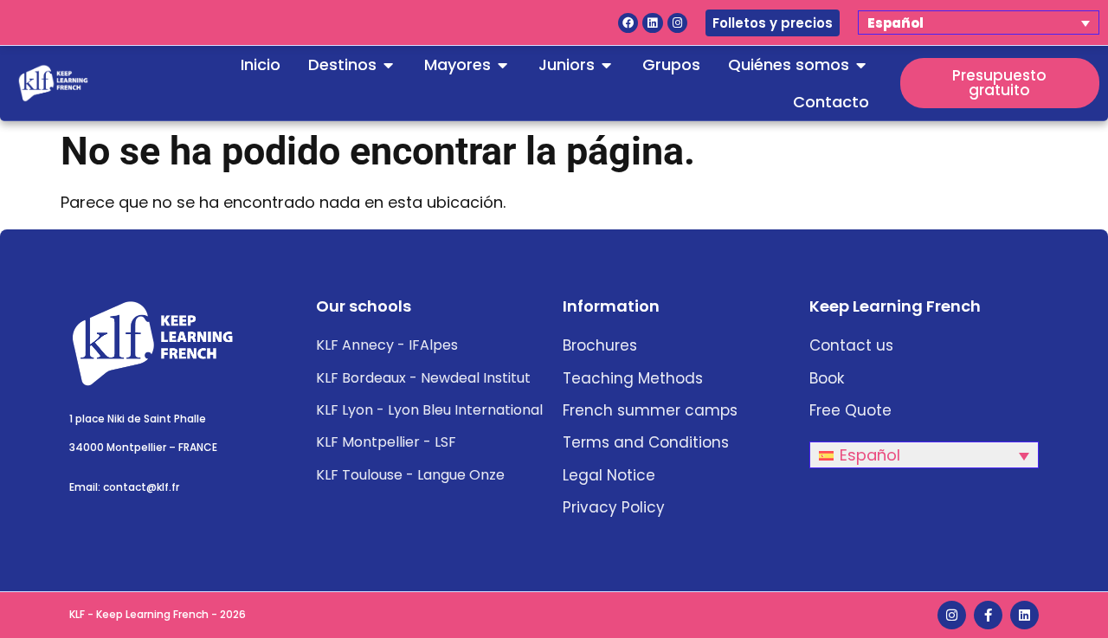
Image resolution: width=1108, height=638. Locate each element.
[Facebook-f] (988, 615)
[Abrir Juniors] (607, 64)
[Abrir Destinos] (388, 64)
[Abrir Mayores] (503, 64)
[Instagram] (677, 23)
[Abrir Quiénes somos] (861, 64)
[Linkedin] (652, 23)
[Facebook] (628, 23)
